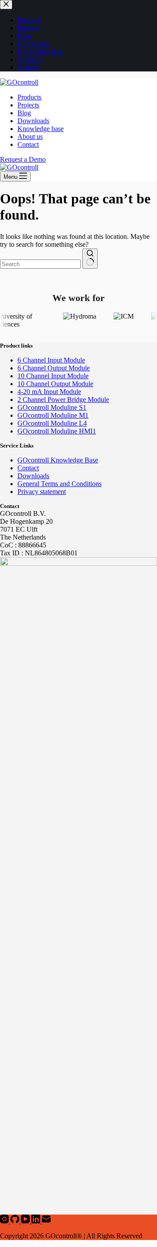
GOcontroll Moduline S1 (51, 407)
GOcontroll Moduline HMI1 (56, 431)
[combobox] (40, 264)
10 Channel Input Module (53, 376)
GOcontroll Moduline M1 (53, 415)
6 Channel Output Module (53, 368)
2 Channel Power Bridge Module (63, 399)
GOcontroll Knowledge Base (57, 460)
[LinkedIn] (36, 1221)
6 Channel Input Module (51, 360)
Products (29, 97)
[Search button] (90, 259)
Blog (24, 113)
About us (30, 136)
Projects (28, 105)
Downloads (33, 120)
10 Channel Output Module (55, 383)
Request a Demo (23, 159)
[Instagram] (5, 1221)
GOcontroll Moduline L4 (52, 423)
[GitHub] (15, 1221)
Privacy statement (41, 491)
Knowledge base (40, 128)
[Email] (46, 1221)
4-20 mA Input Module (49, 391)
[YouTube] (26, 1221)
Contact (28, 144)
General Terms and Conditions (59, 483)
